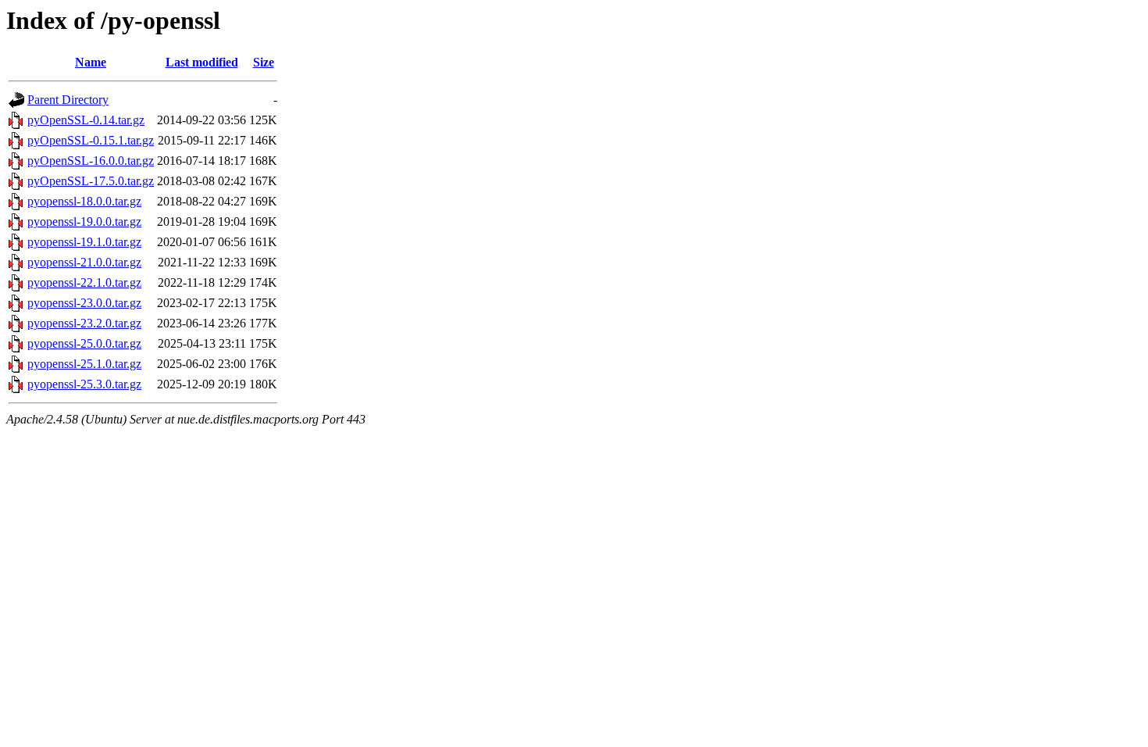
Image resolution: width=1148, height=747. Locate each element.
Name (90, 62)
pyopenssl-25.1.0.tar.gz (84, 363)
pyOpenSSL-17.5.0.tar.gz (90, 181)
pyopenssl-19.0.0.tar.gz (84, 221)
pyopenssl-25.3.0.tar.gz (84, 384)
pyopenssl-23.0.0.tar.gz (84, 302)
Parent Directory (68, 99)
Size (263, 62)
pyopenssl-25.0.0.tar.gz (84, 343)
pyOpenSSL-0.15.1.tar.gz (90, 140)
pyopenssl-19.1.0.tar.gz (84, 241)
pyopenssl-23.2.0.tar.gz (84, 323)
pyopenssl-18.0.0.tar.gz (84, 201)
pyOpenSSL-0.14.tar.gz (85, 120)
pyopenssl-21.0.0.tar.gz (84, 262)
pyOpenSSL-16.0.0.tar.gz (90, 160)
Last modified (202, 62)
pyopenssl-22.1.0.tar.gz (84, 282)
